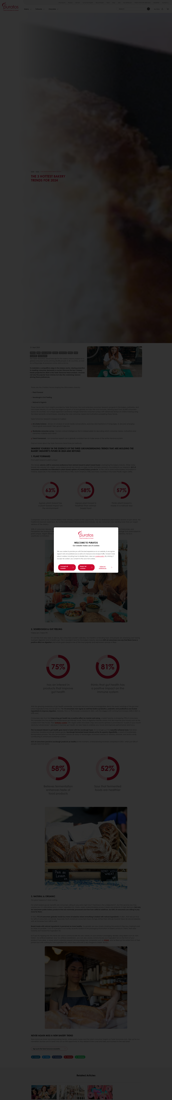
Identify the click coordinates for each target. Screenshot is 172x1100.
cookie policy (99, 556)
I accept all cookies (64, 567)
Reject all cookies (83, 567)
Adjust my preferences (102, 567)
